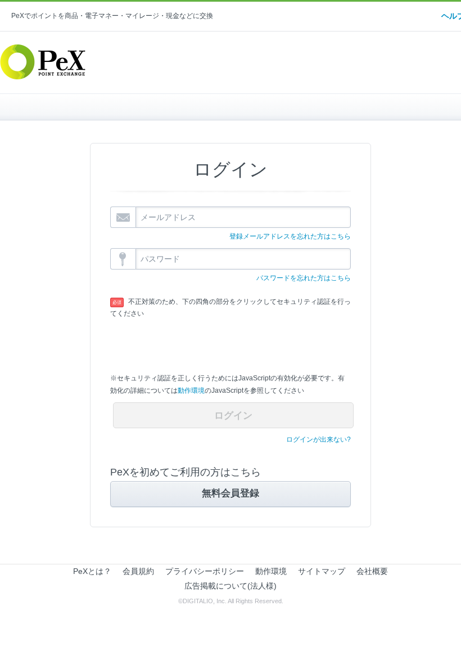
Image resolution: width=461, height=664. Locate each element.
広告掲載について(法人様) (230, 585)
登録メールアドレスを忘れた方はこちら (290, 236)
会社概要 (372, 571)
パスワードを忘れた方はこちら (303, 278)
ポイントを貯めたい (295, 107)
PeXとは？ (92, 571)
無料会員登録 (230, 493)
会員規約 (138, 571)
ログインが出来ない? (318, 439)
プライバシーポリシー (204, 571)
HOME (106, 107)
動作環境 (191, 390)
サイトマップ (321, 571)
